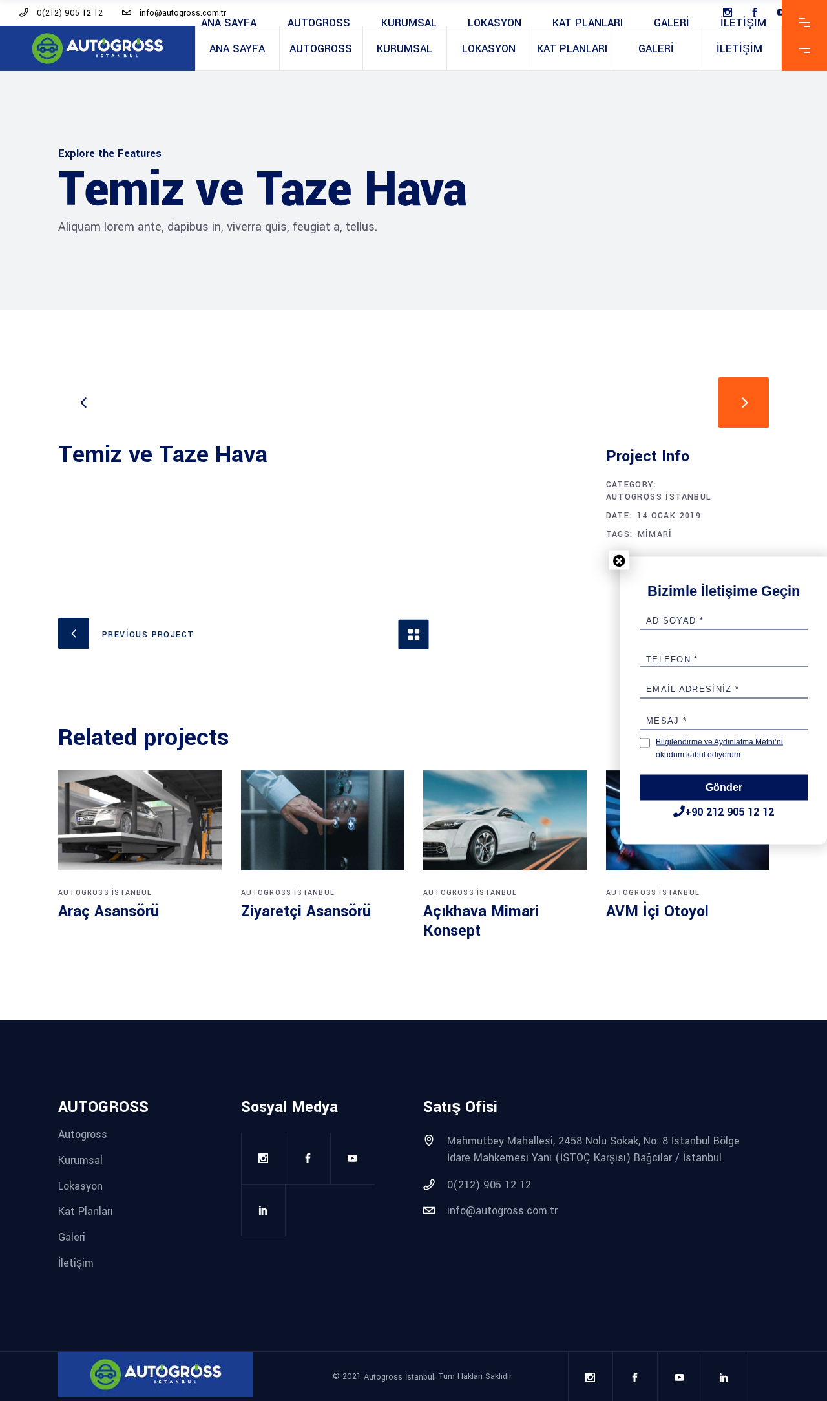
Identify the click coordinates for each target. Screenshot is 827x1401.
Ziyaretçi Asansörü (306, 911)
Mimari (655, 534)
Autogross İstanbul (659, 496)
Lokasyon (80, 1185)
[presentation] (83, 402)
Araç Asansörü (108, 911)
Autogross (82, 1134)
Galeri (71, 1237)
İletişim (76, 1262)
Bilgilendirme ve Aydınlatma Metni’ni (719, 741)
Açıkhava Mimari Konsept (481, 921)
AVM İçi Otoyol (657, 911)
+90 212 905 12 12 (729, 812)
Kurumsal (80, 1160)
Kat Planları (85, 1211)
